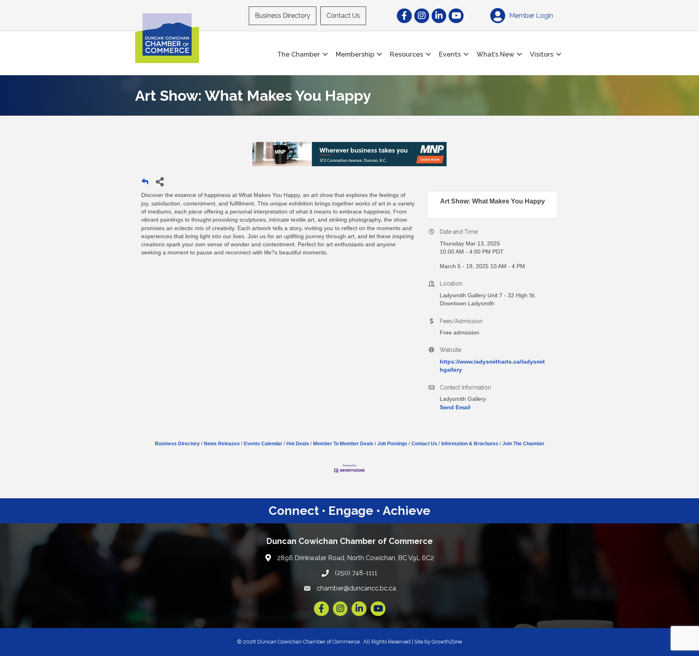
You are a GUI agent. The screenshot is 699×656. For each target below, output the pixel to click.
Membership (355, 54)
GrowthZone (447, 642)
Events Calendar (263, 444)
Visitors (541, 54)
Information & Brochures (469, 444)
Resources (406, 54)
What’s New (495, 54)
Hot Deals (297, 444)
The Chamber (298, 54)
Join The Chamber (523, 444)
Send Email (455, 407)
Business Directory (282, 15)
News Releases (222, 444)
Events (450, 54)
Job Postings (392, 444)
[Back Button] (145, 183)
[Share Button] (159, 181)
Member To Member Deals (343, 444)
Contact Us (343, 15)
